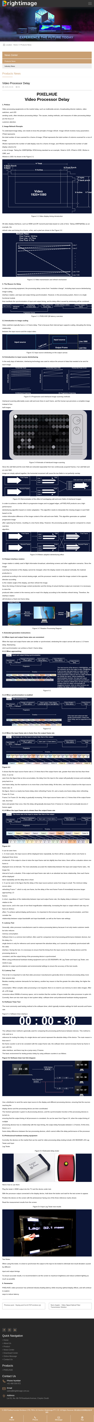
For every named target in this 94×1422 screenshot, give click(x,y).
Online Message (10, 1356)
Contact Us (8, 1359)
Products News (10, 61)
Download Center (11, 1353)
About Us (7, 1343)
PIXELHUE (8, 1370)
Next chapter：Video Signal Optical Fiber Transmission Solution (65, 1306)
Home (15, 45)
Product (7, 1347)
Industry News (10, 66)
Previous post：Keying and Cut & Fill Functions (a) (22, 1305)
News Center (9, 1350)
